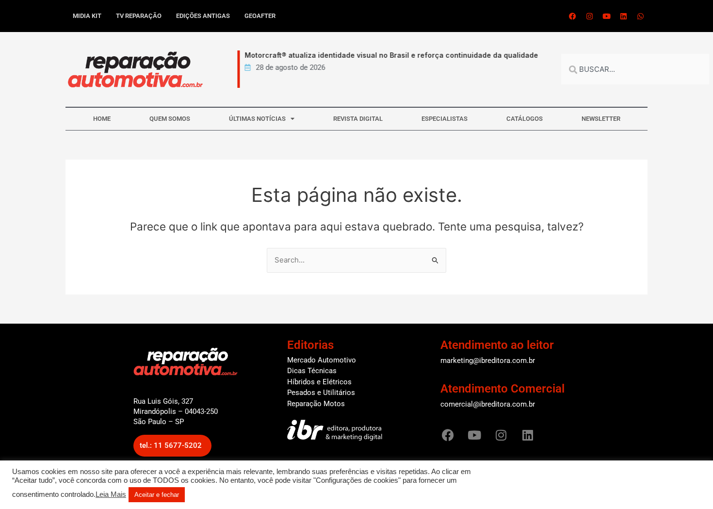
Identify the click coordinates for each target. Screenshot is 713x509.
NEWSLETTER (601, 118)
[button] (172, 446)
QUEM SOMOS (169, 118)
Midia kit (87, 15)
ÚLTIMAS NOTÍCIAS (257, 118)
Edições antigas (203, 15)
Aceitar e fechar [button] (156, 494)
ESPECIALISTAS (444, 118)
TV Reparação (139, 15)
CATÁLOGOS (524, 118)
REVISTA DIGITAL (358, 118)
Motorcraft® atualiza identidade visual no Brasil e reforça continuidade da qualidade (387, 55)
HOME (102, 118)
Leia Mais (111, 494)
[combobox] (635, 69)
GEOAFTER (259, 15)
